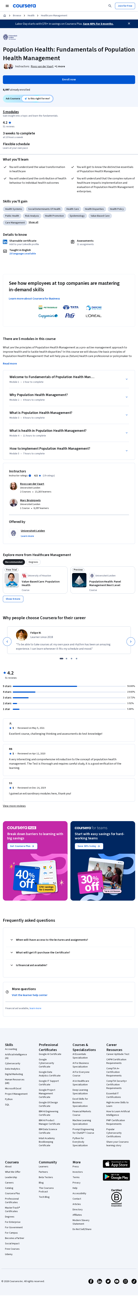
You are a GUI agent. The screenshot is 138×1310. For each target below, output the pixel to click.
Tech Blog (44, 1197)
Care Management (15, 222)
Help (75, 1188)
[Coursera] (24, 6)
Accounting (11, 1049)
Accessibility (79, 1193)
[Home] (4, 15)
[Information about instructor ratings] (29, 475)
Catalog (9, 1188)
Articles (77, 1204)
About (8, 1166)
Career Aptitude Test (117, 1054)
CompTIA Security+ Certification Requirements (116, 1084)
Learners (43, 1166)
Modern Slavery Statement (81, 1222)
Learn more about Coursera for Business (34, 299)
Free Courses (12, 1249)
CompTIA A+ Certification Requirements (114, 1072)
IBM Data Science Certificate (48, 1131)
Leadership (11, 1177)
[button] (59, 66)
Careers (9, 1183)
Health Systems (13, 209)
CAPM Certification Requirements (116, 1061)
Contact (77, 1199)
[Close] (129, 23)
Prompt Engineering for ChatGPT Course (83, 1131)
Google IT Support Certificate (49, 1082)
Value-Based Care (100, 216)
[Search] (110, 6)
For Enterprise (12, 1222)
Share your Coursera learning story (117, 1143)
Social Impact (12, 1243)
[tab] (14, 562)
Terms (76, 1177)
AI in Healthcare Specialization (81, 1082)
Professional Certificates (12, 1200)
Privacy (76, 1183)
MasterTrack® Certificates (12, 1209)
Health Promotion (54, 216)
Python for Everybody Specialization (80, 1142)
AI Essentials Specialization (80, 1056)
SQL (7, 1104)
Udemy (9, 1254)
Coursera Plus (12, 1193)
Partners (43, 1172)
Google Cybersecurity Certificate (46, 1063)
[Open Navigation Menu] (7, 6)
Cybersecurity (12, 1063)
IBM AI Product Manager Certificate (49, 1122)
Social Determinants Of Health (44, 209)
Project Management (16, 1094)
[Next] (130, 641)
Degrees (9, 1217)
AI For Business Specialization (81, 1065)
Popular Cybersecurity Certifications (114, 1133)
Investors (78, 1172)
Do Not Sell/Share (82, 1229)
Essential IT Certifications (113, 1095)
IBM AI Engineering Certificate (48, 1113)
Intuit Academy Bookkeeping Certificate (47, 1142)
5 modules (11, 111)
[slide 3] (71, 658)
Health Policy (117, 209)
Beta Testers (46, 1177)
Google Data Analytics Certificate (50, 1073)
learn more (35, 1008)
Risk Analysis (32, 216)
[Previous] (7, 641)
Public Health (12, 216)
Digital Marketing (14, 1074)
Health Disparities (94, 209)
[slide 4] (76, 658)
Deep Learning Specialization (80, 1091)
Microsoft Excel (13, 1088)
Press (76, 1166)
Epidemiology (77, 216)
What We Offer (12, 1172)
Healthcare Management (54, 15)
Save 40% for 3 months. (98, 24)
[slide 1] (61, 658)
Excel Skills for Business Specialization (80, 1102)
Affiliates (77, 1215)
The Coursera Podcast (46, 1189)
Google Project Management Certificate (47, 1093)
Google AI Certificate (50, 1054)
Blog (41, 1183)
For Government (14, 1227)
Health (31, 15)
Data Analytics (12, 1069)
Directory (78, 1209)
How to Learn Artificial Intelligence (118, 1113)
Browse (17, 15)
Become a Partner (14, 1238)
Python (9, 1099)
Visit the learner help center (29, 995)
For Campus (11, 1233)
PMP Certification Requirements (115, 1122)
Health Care (72, 209)
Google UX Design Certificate (48, 1104)
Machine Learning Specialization (82, 1122)
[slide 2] (66, 658)
